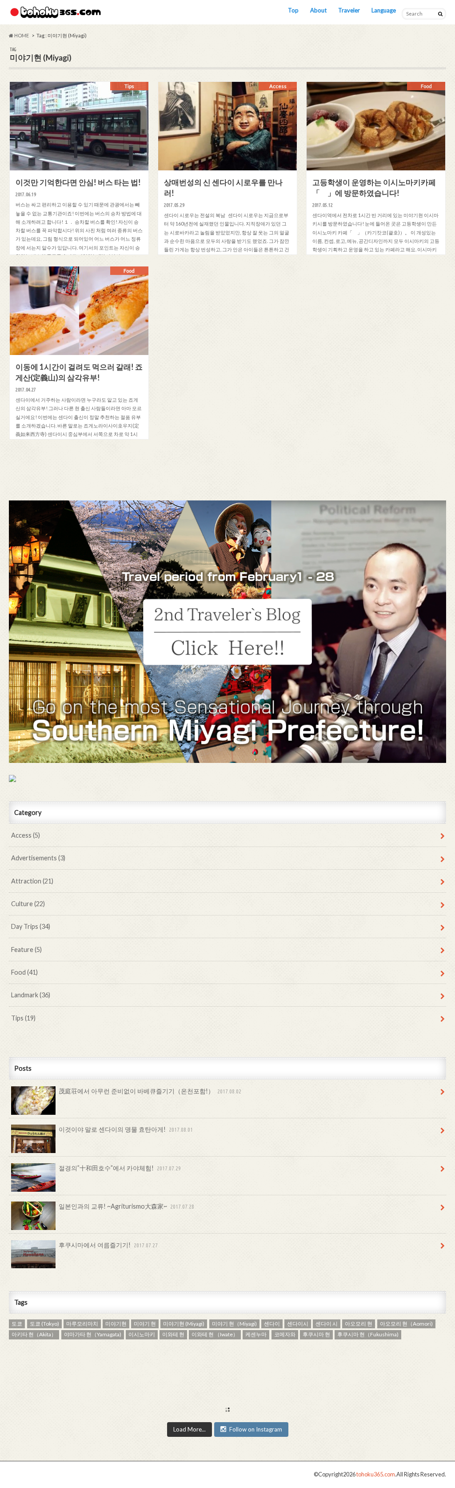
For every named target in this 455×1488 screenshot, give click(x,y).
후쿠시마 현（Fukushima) (368, 1334)
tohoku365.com (375, 1474)
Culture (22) (28, 903)
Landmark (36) (30, 995)
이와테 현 (173, 1334)
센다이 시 (326, 1323)
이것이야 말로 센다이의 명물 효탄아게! (126, 1129)
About (318, 10)
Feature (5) (26, 949)
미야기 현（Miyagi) (234, 1323)
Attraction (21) (32, 881)
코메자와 (284, 1334)
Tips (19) (23, 1018)
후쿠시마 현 (316, 1334)
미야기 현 (145, 1323)
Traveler (349, 10)
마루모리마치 (82, 1323)
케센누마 (256, 1334)
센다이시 (297, 1323)
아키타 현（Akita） (34, 1334)
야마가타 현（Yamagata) (92, 1334)
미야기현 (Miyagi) (183, 1323)
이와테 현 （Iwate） (215, 1334)
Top (293, 10)
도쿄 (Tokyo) (44, 1323)
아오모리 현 (358, 1323)
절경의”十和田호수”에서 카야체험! (120, 1168)
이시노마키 (141, 1334)
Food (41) (24, 972)
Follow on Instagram (255, 1429)
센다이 (272, 1323)
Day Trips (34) (30, 926)
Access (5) (25, 835)
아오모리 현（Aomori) (406, 1323)
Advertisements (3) (38, 858)
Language (383, 10)
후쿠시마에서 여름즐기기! (108, 1245)
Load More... (189, 1429)
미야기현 (116, 1323)
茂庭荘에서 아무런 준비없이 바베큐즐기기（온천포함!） (150, 1091)
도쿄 (17, 1323)
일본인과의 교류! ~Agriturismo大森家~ (126, 1206)
